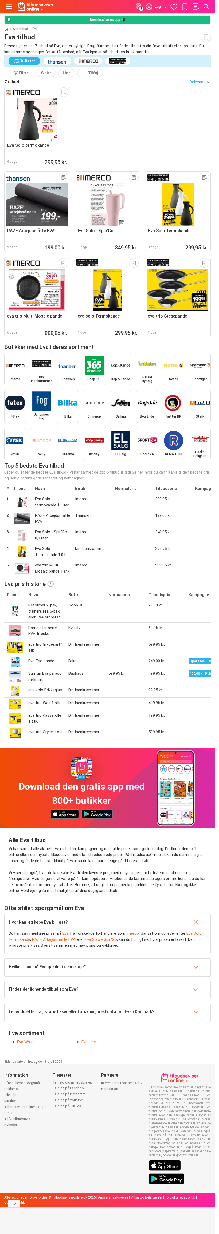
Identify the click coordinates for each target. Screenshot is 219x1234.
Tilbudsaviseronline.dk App (25, 1107)
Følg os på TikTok (67, 1106)
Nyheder (10, 1125)
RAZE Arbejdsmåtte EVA (54, 939)
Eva (65, 933)
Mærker (10, 1101)
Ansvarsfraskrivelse (113, 1197)
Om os (9, 1113)
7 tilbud (11, 82)
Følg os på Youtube (68, 1100)
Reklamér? (12, 1089)
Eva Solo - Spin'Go (101, 939)
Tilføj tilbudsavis (17, 1119)
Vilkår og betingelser (146, 1197)
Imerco (132, 933)
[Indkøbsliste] (195, 6)
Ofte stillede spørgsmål (22, 1083)
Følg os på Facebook (69, 1088)
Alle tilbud (20, 29)
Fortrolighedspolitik (180, 1197)
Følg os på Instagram (69, 1094)
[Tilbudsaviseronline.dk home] (36, 7)
